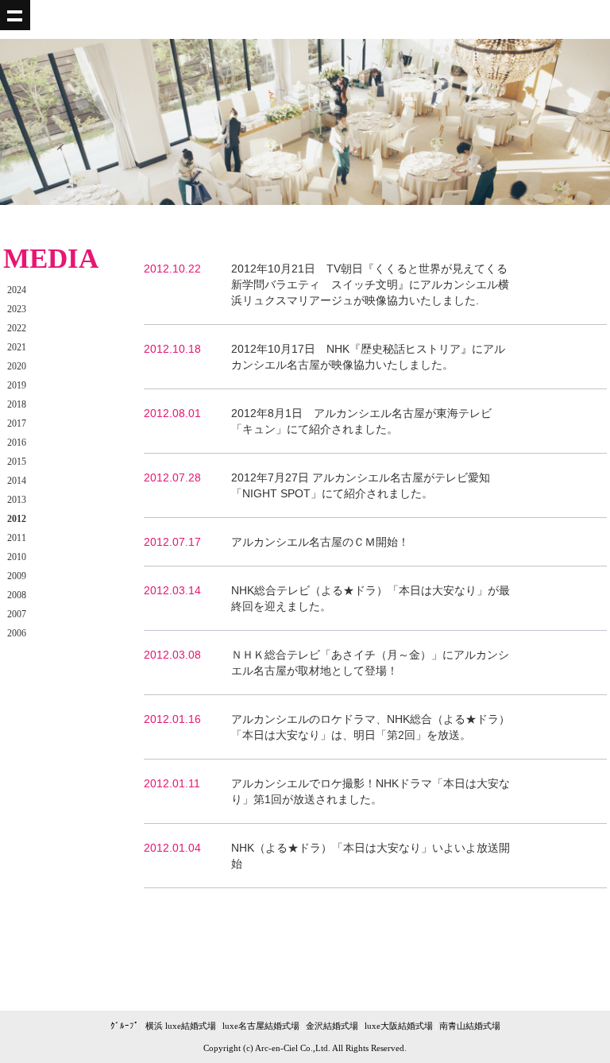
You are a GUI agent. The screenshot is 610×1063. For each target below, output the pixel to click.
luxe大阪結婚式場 (399, 1025)
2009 (16, 576)
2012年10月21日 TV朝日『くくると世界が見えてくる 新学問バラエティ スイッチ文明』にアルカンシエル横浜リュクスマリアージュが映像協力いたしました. (375, 284)
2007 (16, 614)
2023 (16, 309)
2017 (16, 423)
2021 (16, 347)
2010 (16, 556)
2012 (16, 518)
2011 (16, 537)
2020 (16, 366)
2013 (16, 499)
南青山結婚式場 (469, 1025)
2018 (16, 404)
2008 (16, 595)
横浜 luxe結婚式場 (180, 1025)
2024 (16, 290)
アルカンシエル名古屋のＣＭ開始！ (320, 541)
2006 (16, 633)
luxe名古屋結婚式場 (260, 1025)
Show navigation (15, 15)
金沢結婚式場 (332, 1025)
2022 (16, 328)
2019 (16, 385)
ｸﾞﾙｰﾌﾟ (124, 1025)
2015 (16, 461)
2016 (16, 442)
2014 (16, 480)
